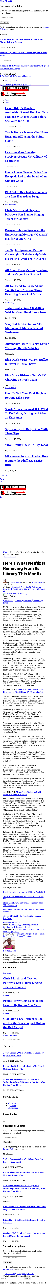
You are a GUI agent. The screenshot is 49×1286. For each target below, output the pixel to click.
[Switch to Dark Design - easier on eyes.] (1, 479)
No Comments (39, 582)
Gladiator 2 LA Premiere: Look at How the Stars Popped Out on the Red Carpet (24, 1023)
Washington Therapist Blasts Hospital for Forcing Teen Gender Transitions (23, 935)
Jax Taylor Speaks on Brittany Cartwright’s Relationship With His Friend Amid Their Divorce (25, 254)
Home (7, 100)
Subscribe (5, 476)
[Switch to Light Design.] (4, 479)
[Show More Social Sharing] (4, 591)
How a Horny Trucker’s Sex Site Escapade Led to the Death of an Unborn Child (26, 176)
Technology (10, 302)
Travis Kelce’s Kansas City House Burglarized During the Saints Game (26, 136)
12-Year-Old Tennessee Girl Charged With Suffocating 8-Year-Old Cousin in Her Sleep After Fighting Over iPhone (24, 1082)
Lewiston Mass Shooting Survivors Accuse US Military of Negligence (26, 156)
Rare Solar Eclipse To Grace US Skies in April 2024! (24, 892)
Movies (18, 922)
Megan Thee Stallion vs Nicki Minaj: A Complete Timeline (22, 793)
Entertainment (10, 204)
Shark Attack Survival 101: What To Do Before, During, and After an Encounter (26, 413)
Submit (27, 1278)
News (7, 102)
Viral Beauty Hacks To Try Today (26, 444)
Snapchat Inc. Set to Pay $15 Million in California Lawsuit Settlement (24, 328)
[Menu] (1, 484)
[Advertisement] (24, 525)
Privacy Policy (9, 1149)
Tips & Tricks (10, 388)
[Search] (1, 481)
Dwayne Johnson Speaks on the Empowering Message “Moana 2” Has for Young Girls (26, 234)
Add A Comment (10, 1035)
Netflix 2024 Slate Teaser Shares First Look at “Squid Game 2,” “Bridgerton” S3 (23, 691)
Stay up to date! (11, 80)
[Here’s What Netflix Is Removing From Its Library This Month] (15, 594)
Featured (6, 995)
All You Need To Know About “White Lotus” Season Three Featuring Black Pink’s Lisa (24, 290)
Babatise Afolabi (15, 582)
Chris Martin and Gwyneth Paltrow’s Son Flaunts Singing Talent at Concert (24, 214)
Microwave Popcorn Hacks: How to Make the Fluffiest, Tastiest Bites (26, 460)
